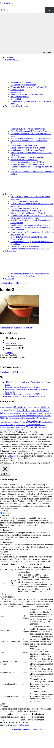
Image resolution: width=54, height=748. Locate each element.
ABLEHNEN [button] (24, 463)
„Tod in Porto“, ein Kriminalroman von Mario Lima (31, 215)
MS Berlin (4, 418)
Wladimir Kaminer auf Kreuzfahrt (24, 201)
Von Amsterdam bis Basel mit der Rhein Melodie (30, 138)
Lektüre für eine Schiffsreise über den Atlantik (29, 249)
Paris (13, 422)
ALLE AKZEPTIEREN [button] (40, 463)
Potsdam (22, 422)
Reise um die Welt (5, 425)
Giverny (27, 413)
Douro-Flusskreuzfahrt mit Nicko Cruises (27, 148)
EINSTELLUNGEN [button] (9, 463)
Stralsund (42, 425)
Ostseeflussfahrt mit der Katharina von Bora (28, 131)
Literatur (8, 194)
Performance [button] (5, 540)
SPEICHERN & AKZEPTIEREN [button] (14, 722)
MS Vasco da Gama (15, 418)
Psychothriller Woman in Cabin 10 (24, 208)
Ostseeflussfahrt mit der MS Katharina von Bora (25, 396)
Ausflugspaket (9, 407)
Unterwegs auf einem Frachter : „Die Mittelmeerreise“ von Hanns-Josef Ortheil (27, 212)
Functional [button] (4, 527)
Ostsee (9, 422)
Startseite (9, 57)
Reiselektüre (49, 422)
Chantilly (29, 407)
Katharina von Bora (16, 415)
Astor (2, 407)
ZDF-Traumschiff (16, 430)
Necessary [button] (4, 511)
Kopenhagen (29, 415)
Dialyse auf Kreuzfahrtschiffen (23, 85)
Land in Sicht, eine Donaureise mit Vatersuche (29, 225)
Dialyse (36, 407)
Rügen (13, 425)
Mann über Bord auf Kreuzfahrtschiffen (26, 94)
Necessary (7, 513)
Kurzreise (39, 415)
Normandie (3, 422)
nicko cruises (26, 418)
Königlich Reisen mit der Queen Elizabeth (27, 164)
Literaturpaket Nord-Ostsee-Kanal (24, 246)
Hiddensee (33, 413)
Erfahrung (45, 407)
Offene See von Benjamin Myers (24, 218)
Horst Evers (3, 415)
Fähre (2, 413)
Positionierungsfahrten (19, 97)
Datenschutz (13, 456)
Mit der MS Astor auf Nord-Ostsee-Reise (27, 157)
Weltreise (44, 427)
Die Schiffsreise (6, 3)
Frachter (12, 410)
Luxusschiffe (15, 92)
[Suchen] (49, 10)
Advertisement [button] (6, 594)
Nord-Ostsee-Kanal (40, 418)
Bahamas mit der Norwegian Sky (24, 160)
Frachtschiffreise (17, 89)
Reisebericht (35, 421)
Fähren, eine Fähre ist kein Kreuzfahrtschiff (28, 87)
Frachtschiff (23, 410)
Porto (17, 422)
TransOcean (5, 427)
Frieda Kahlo (22, 283)
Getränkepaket (10, 413)
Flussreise (4, 410)
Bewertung (20, 407)
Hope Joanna (47, 413)
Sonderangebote (32, 424)
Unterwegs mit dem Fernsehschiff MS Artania (29, 162)
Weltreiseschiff (4, 430)
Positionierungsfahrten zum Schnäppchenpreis (29, 274)
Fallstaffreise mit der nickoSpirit (23, 145)
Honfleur (40, 413)
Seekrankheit (15, 99)
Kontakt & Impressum (21, 729)
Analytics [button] (4, 552)
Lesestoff (47, 415)
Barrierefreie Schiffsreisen (21, 82)
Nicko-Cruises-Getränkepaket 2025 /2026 (22, 394)
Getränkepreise (19, 413)
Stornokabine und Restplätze (22, 276)
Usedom (23, 427)
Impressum (9, 278)
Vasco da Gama (33, 427)
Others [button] (3, 704)
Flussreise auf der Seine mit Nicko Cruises (27, 129)
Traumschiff (15, 427)
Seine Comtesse (20, 425)
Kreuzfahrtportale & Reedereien (13, 372)
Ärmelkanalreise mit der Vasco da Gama (27, 150)
